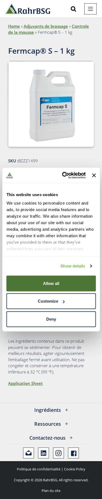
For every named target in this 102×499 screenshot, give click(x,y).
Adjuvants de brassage (46, 26)
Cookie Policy (74, 469)
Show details (72, 266)
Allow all (51, 283)
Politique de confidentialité (38, 469)
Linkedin (43, 453)
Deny (51, 319)
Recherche (73, 9)
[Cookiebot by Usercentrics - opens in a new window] (64, 175)
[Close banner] (94, 175)
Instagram (58, 453)
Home (14, 26)
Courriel (28, 453)
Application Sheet (25, 383)
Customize (48, 301)
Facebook (73, 453)
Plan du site (51, 490)
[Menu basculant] (90, 8)
